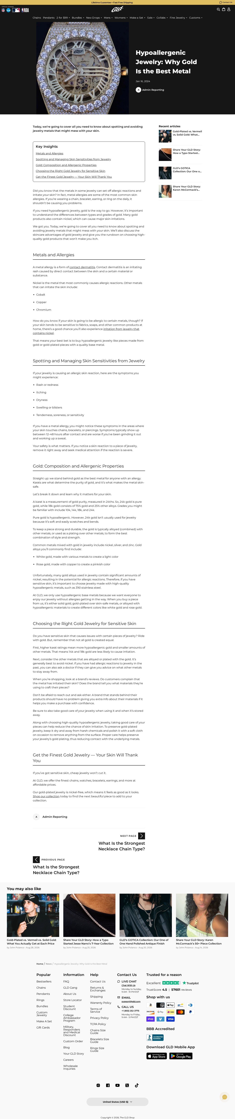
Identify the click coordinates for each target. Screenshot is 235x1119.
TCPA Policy (98, 1024)
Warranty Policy (100, 1002)
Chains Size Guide (98, 1032)
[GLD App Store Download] (156, 1056)
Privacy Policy (99, 1018)
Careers (68, 1059)
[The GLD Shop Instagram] (98, 1085)
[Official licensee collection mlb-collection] (16, 10)
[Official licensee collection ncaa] (8, 10)
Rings (40, 1000)
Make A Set (44, 1021)
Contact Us (227, 2)
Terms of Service (96, 1010)
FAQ (66, 981)
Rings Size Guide (97, 1050)
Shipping (96, 996)
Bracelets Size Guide (99, 1041)
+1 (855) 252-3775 (130, 1011)
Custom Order (73, 1041)
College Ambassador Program (72, 1018)
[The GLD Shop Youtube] (117, 1085)
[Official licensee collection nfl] (3, 10)
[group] (112, 2)
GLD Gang (70, 987)
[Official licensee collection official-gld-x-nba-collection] (25, 10)
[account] (229, 9)
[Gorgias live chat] (225, 1097)
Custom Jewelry (41, 1014)
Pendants (43, 994)
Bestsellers (43, 981)
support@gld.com (131, 1001)
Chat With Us (128, 985)
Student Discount (69, 1008)
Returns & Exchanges (97, 989)
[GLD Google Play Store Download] (181, 1056)
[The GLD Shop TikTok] (137, 1085)
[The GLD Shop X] (127, 1085)
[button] (218, 9)
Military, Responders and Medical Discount (71, 1031)
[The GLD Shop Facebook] (108, 1085)
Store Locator (72, 1000)
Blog (66, 1047)
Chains (41, 987)
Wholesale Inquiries (70, 1067)
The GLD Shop (127, 1117)
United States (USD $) (115, 1101)
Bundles (42, 1006)
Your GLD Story (73, 1053)
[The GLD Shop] (117, 9)
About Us (69, 994)
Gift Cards (43, 1027)
